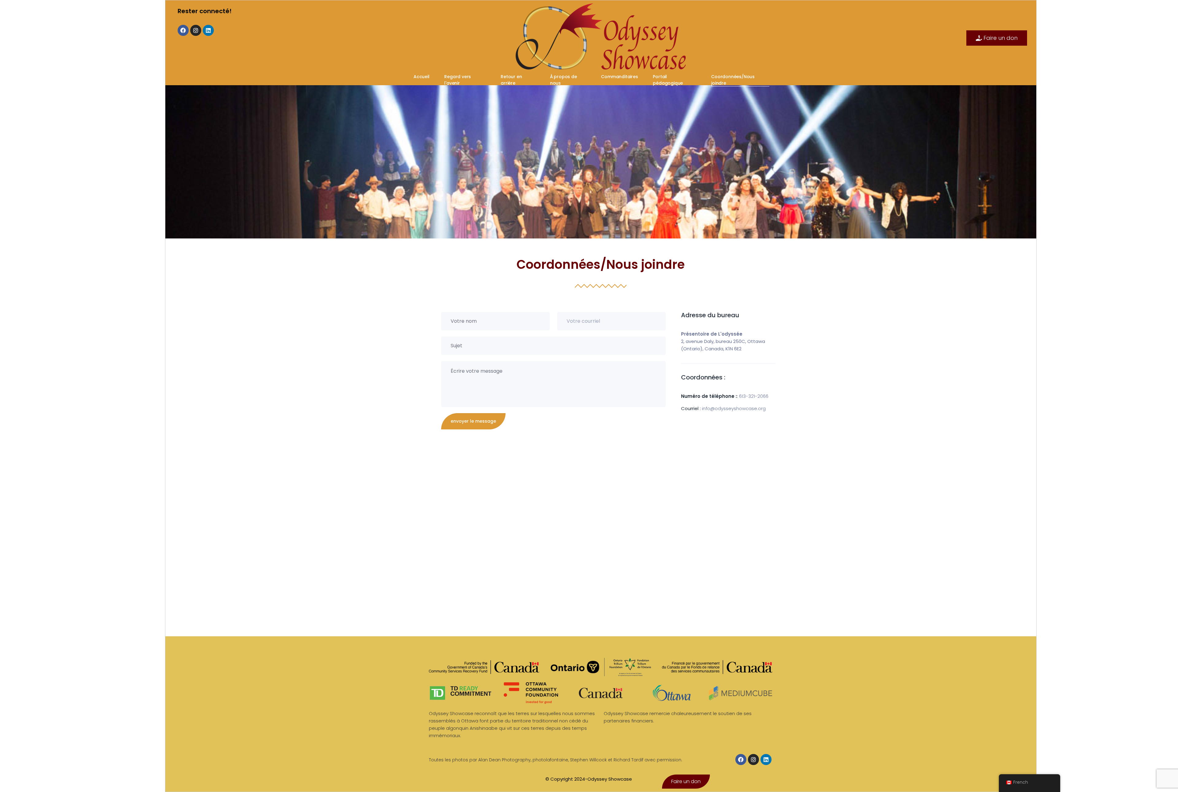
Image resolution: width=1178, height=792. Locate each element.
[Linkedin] (208, 30)
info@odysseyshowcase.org (734, 408)
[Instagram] (195, 30)
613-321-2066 (753, 396)
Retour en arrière (511, 80)
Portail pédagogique (668, 80)
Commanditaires (620, 77)
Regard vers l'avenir (457, 80)
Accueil (422, 77)
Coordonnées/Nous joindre (733, 80)
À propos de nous (563, 80)
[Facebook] (183, 30)
